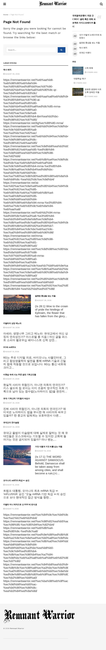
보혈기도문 (15, 643)
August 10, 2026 (12, 485)
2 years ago (80, 83)
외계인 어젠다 (85, 52)
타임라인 (49, 643)
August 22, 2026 (12, 427)
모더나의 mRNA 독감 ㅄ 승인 (16, 480)
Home (5, 15)
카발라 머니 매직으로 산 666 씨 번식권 (20, 504)
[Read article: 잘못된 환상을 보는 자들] (17, 304)
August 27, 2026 (12, 379)
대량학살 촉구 (80, 78)
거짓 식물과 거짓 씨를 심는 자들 (48, 446)
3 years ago (91, 72)
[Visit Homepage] (53, 4)
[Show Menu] (4, 4)
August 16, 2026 (43, 451)
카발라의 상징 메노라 (12, 323)
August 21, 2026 (12, 352)
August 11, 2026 (12, 509)
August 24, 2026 (12, 403)
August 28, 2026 (43, 300)
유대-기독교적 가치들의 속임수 (16, 398)
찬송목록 (38, 643)
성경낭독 (27, 643)
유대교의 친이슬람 (11, 422)
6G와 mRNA (9, 347)
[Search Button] (101, 4)
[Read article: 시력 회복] (77, 70)
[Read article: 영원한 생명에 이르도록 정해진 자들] (77, 92)
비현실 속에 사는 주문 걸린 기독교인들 (19, 374)
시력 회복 (89, 68)
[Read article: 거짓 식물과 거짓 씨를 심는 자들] (17, 455)
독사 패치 (7, 69)
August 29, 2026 (12, 74)
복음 (5, 643)
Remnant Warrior (17, 628)
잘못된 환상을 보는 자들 (45, 296)
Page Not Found (17, 15)
